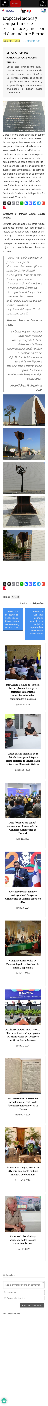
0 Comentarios (31, 40)
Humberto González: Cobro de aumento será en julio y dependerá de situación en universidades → (36, 624)
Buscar (43, 5)
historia (15, 597)
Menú (4, 5)
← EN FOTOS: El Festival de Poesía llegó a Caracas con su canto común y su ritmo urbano (12, 619)
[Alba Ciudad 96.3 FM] (24, 10)
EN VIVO (15, 3)
